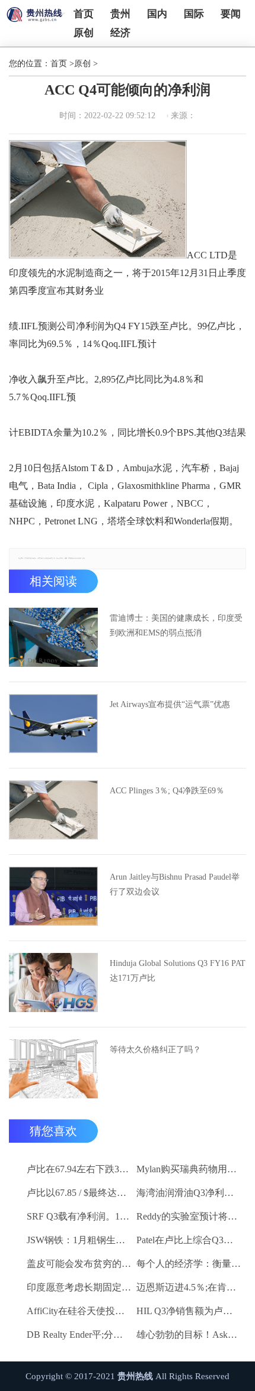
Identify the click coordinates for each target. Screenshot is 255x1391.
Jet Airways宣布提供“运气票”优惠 (170, 704)
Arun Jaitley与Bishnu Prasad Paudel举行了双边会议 (175, 884)
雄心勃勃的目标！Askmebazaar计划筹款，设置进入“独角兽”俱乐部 (189, 1335)
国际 (194, 14)
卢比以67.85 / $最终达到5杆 (79, 1193)
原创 (84, 33)
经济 (120, 33)
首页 (84, 14)
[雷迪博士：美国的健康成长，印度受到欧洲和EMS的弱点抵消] (53, 637)
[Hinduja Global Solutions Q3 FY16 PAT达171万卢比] (53, 982)
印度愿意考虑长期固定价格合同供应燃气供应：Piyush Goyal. (79, 1287)
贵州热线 (135, 1376)
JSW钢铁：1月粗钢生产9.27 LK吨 (79, 1240)
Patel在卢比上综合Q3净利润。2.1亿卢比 (189, 1240)
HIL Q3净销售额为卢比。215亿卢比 (189, 1311)
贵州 (120, 14)
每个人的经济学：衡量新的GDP (189, 1264)
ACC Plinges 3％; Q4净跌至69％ (167, 790)
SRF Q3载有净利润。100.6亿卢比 (79, 1216)
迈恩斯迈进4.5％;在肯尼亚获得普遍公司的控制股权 (189, 1287)
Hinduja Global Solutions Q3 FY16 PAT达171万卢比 (178, 971)
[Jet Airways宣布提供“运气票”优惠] (53, 723)
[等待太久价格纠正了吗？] (53, 1068)
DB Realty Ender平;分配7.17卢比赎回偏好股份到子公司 (79, 1335)
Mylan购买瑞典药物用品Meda (189, 1169)
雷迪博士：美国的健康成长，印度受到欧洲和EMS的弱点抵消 (176, 625)
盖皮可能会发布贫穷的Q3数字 (79, 1264)
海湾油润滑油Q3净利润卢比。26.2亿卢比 (189, 1193)
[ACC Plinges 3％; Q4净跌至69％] (53, 809)
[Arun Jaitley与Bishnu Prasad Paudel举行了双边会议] (53, 896)
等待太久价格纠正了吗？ (155, 1049)
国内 (157, 14)
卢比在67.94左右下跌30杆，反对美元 (79, 1169)
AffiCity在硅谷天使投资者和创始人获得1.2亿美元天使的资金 (79, 1311)
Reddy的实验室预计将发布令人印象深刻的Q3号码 (189, 1216)
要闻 (231, 14)
